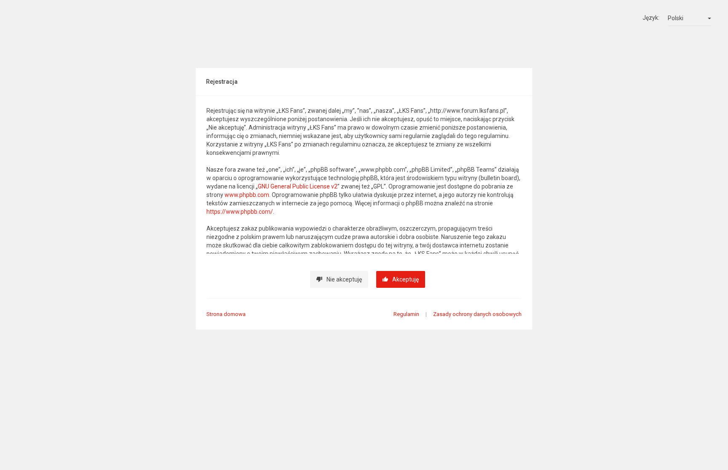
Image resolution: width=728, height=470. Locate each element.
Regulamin (406, 314)
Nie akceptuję (344, 279)
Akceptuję (405, 279)
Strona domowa (226, 314)
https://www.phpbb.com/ (239, 211)
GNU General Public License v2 (297, 186)
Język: (650, 17)
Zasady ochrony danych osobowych (477, 314)
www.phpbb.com (247, 194)
